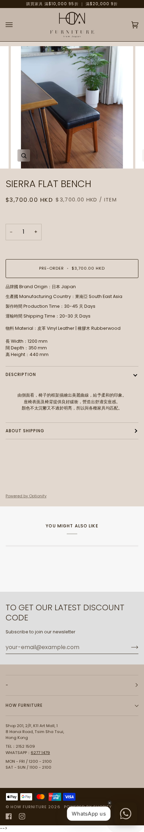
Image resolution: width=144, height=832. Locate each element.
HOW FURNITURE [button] (24, 705)
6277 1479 (40, 752)
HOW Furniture (28, 807)
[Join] (129, 647)
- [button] (7, 685)
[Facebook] (9, 816)
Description (21, 374)
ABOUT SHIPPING (25, 431)
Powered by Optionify (26, 496)
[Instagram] (22, 816)
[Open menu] (16, 24)
